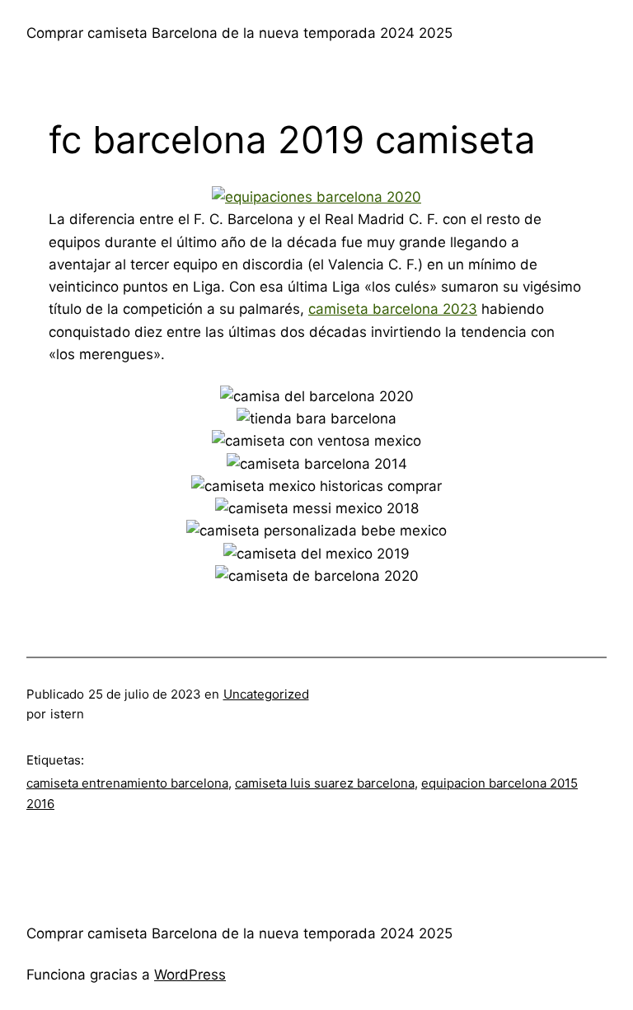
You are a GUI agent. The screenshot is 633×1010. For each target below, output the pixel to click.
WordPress (190, 974)
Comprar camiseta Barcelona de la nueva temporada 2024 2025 (239, 33)
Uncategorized (266, 694)
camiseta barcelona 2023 (392, 309)
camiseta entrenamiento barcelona (127, 783)
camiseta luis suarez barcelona (325, 783)
